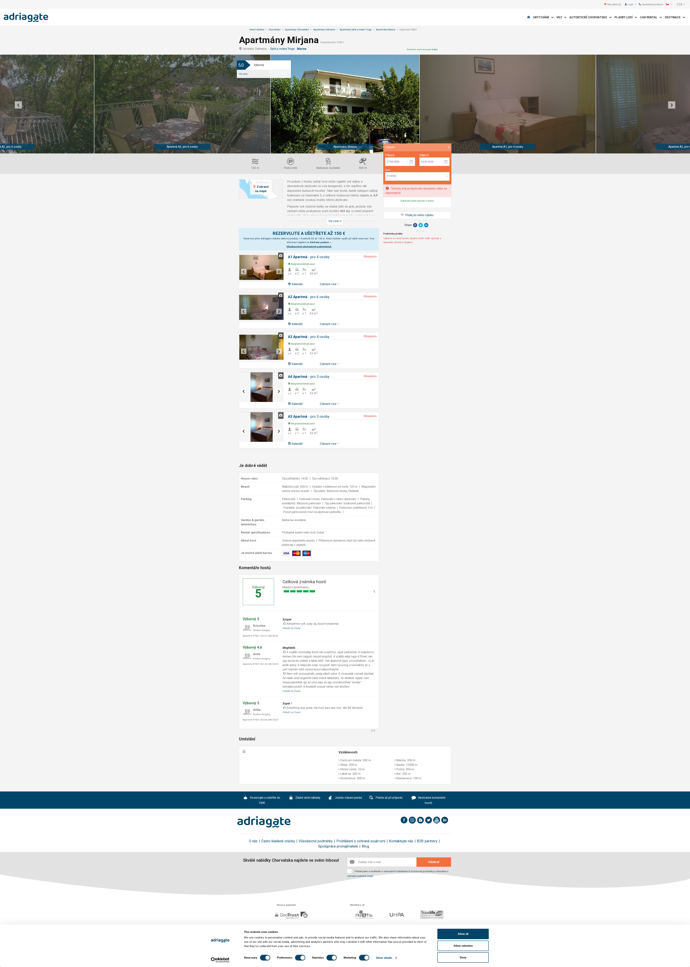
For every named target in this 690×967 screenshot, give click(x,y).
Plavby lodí (625, 17)
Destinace (674, 17)
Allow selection (463, 945)
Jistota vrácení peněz (348, 798)
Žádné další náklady (308, 798)
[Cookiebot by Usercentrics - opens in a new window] (220, 960)
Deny (463, 957)
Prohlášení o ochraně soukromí (360, 841)
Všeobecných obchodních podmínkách (309, 246)
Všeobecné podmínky (316, 841)
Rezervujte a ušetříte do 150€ (264, 800)
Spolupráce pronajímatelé (338, 846)
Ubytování (542, 17)
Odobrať (433, 862)
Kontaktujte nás (401, 841)
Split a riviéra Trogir (283, 48)
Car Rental (650, 17)
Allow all (463, 933)
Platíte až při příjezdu (388, 798)
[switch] (300, 958)
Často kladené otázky (278, 841)
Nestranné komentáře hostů (431, 800)
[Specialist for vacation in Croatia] (264, 822)
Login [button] (630, 4)
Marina (302, 48)
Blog (365, 846)
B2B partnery (427, 841)
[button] (669, 4)
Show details (384, 957)
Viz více (243, 73)
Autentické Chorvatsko (589, 17)
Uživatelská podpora (652, 4)
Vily (560, 17)
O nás (253, 841)
